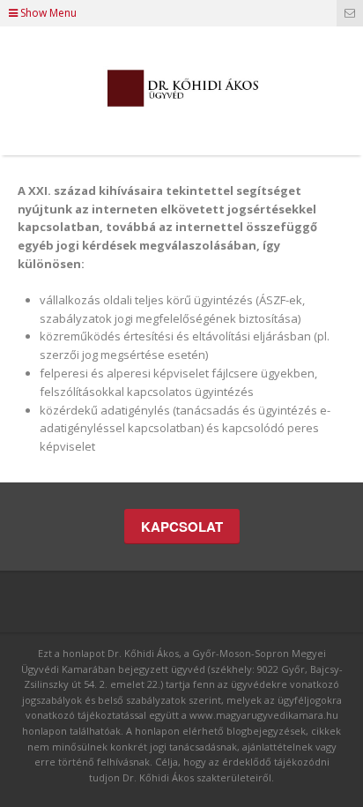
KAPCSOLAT (182, 526)
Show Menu (47, 12)
